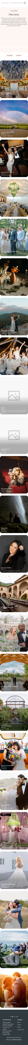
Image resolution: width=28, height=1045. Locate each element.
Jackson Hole (5, 490)
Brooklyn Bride (6, 1032)
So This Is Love (6, 1027)
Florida (4, 648)
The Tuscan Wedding (6, 726)
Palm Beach (5, 608)
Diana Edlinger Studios (6, 488)
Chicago (4, 964)
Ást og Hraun (4, 528)
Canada (4, 134)
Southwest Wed (6, 1034)
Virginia (4, 885)
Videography (10, 135)
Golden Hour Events (6, 211)
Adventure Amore (5, 449)
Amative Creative (5, 132)
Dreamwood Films (5, 805)
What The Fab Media (6, 567)
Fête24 (2, 407)
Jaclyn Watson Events (6, 93)
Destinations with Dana (6, 646)
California (5, 925)
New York (5, 766)
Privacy (19, 1027)
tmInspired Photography (7, 370)
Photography (9, 55)
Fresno (4, 569)
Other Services (4, 847)
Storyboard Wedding (7, 1025)
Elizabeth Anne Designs (8, 1024)
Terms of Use (20, 1029)
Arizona (4, 173)
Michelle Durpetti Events (7, 607)
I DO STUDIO (4, 842)
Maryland (4, 252)
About (18, 1022)
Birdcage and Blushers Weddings (9, 686)
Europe (4, 727)
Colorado (4, 450)
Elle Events (3, 290)
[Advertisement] (14, 37)
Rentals (3, 412)
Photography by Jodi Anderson (9, 1002)
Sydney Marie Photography (8, 963)
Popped (4, 1029)
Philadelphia (5, 1004)
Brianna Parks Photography (8, 330)
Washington (5, 371)
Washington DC (6, 292)
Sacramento (5, 331)
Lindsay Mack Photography (8, 884)
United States (5, 94)
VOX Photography (5, 923)
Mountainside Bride (7, 1031)
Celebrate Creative (17, 1039)
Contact (19, 1024)
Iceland (4, 529)
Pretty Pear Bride (6, 1022)
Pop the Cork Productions (7, 172)
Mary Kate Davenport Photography (9, 251)
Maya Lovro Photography (7, 765)
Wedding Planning (5, 96)
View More (18, 55)
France (4, 409)
